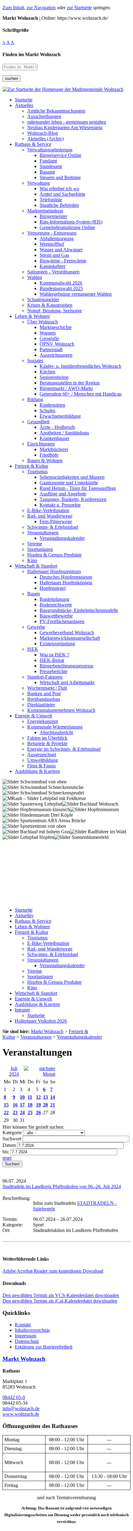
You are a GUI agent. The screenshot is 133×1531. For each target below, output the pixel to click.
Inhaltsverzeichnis (32, 1330)
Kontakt (23, 1324)
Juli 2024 (14, 1071)
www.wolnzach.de (20, 1414)
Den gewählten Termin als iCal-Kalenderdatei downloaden (59, 1300)
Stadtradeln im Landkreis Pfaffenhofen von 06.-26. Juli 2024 (61, 1186)
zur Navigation (41, 7)
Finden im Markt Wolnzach (31, 54)
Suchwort (11, 1138)
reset (6, 1157)
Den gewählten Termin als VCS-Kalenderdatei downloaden (60, 1295)
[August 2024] (39, 1074)
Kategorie (12, 1132)
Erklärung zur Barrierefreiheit (43, 1346)
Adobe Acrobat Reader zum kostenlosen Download (52, 1271)
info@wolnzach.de (21, 1408)
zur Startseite (79, 7)
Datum (9, 1145)
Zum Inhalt (13, 7)
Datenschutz (27, 1341)
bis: (5, 1151)
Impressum (25, 1335)
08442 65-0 (13, 1397)
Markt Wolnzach (23, 1359)
